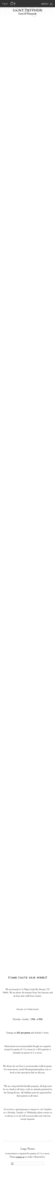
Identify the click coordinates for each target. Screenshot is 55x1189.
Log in (5, 3)
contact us (20, 1156)
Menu (44, 4)
